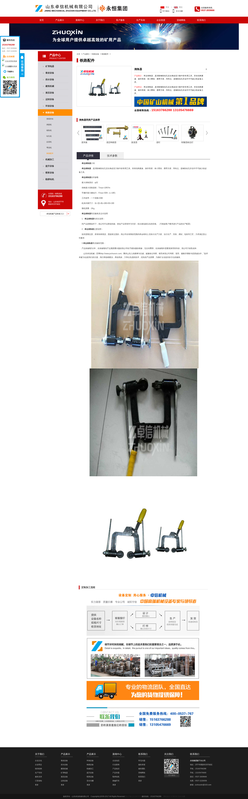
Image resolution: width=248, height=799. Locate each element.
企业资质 (161, 20)
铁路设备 (95, 54)
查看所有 (49, 119)
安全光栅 (179, 11)
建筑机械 (49, 86)
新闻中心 (80, 20)
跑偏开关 (116, 781)
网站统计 (166, 796)
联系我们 (201, 20)
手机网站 (10, 72)
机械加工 (49, 159)
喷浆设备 (49, 172)
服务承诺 (141, 765)
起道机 (49, 142)
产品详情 (88, 155)
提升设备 (49, 166)
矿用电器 (49, 66)
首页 (41, 20)
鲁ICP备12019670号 (133, 796)
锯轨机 (49, 130)
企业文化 (38, 761)
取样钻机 (116, 777)
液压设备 (49, 92)
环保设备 (49, 106)
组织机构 (38, 769)
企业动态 (116, 761)
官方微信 (165, 11)
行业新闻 (116, 765)
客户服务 (120, 20)
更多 (36, 785)
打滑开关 (174, 796)
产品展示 (59, 20)
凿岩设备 (49, 73)
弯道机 (49, 148)
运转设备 (49, 99)
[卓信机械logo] (82, 8)
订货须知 (38, 781)
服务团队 (141, 769)
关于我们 (100, 20)
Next (207, 135)
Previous (78, 135)
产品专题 (116, 773)
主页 (78, 54)
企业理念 (38, 765)
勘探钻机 (49, 179)
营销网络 (181, 20)
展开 (22, 65)
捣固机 (49, 125)
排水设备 (49, 79)
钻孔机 (49, 136)
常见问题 (141, 761)
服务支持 (38, 777)
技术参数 (112, 155)
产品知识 (116, 769)
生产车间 (140, 20)
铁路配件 (105, 54)
